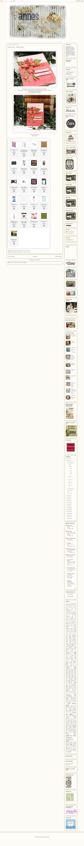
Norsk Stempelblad (71, 694)
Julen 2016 (73, 673)
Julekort (68, 667)
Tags (70, 727)
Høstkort (67, 661)
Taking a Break (70, 555)
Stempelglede (71, 721)
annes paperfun (70, 231)
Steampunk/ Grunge (71, 720)
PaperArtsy (69, 531)
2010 (68, 515)
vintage (67, 744)
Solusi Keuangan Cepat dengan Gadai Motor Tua (71, 584)
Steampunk (74, 719)
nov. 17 (70, 476)
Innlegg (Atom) (37, 259)
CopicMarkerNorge (71, 548)
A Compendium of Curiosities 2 (71, 610)
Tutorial (67, 742)
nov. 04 (70, 484)
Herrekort (68, 659)
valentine (74, 742)
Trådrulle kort (72, 741)
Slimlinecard (68, 718)
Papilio (73, 697)
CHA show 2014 (72, 626)
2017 (68, 502)
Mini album (70, 691)
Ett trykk (74, 649)
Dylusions (71, 647)
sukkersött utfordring (71, 725)
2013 (68, 509)
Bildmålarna (74, 619)
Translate (70, 74)
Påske (69, 706)
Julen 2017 (71, 674)
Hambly (71, 656)
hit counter (68, 764)
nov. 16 (70, 479)
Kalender (71, 679)
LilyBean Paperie (71, 573)
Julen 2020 (71, 676)
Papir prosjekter (71, 698)
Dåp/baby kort (68, 648)
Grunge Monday (69, 654)
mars (69, 493)
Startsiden (35, 256)
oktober (70, 488)
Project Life (73, 705)
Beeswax (72, 618)
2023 (68, 458)
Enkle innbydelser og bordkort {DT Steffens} (73, 391)
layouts (70, 682)
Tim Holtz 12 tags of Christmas (71, 729)
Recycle (69, 707)
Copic (67, 627)
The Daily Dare (70, 596)
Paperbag (68, 697)
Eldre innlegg (58, 256)
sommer (74, 718)
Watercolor (69, 749)
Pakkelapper (69, 695)
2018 (68, 500)
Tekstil (67, 728)
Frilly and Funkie (71, 567)
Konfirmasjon (68, 680)
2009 (68, 516)
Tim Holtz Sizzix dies (26, 251)
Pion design (72, 703)
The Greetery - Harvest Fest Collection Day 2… (70, 575)
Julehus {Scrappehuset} (73, 364)
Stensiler (67, 723)
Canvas (68, 624)
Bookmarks (69, 621)
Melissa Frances (71, 690)
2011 (68, 513)
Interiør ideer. (72, 662)
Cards (74, 624)
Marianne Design (70, 688)
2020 (68, 497)
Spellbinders (69, 719)
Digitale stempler (68, 634)
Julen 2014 (70, 672)
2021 (68, 495)
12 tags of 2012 (69, 603)
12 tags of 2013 (71, 604)
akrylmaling (71, 613)
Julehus (73, 666)
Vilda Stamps (71, 743)
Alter (67, 614)
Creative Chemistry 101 (70, 630)
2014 (68, 507)
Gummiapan (68, 655)
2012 (68, 511)
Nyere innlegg (11, 256)
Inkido (74, 661)
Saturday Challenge (69, 581)
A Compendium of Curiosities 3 (71, 612)
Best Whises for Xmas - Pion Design (73, 384)
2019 (68, 498)
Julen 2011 (68, 670)
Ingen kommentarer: (27, 250)
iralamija (69, 543)
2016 (68, 504)
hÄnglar (72, 660)
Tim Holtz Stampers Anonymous (71, 737)
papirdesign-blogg (71, 538)
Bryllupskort (73, 622)
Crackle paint (69, 629)
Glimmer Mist (69, 652)
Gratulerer (68, 653)
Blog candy (74, 620)
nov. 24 (70, 463)
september (70, 490)
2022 (68, 460)
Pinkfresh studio (73, 702)
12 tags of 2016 (73, 605)
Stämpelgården (72, 724)
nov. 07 (70, 482)
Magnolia (74, 685)
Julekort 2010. (69, 669)
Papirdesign (19, 251)
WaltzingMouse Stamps (71, 748)
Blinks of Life (69, 620)
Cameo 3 (74, 623)
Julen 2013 (73, 671)
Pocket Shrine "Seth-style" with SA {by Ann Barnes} (71, 533)
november (70, 462)
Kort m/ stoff (73, 681)
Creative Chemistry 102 (70, 631)
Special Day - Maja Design (16, 47)
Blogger (47, 836)
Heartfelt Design (69, 658)
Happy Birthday (73, 342)
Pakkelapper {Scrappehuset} (73, 397)
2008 (68, 518)
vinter (69, 747)
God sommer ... (70, 539)
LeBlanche (67, 683)
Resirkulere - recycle (73, 335)
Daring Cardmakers (71, 554)
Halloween (74, 655)
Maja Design (14, 251)
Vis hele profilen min (70, 233)
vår (73, 747)
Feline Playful (70, 594)
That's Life (69, 525)
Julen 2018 (68, 675)
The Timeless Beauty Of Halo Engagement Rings (71, 563)
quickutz (74, 706)
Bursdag (69, 623)
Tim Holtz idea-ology (71, 730)
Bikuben (67, 619)
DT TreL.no (74, 646)
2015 (68, 506)
